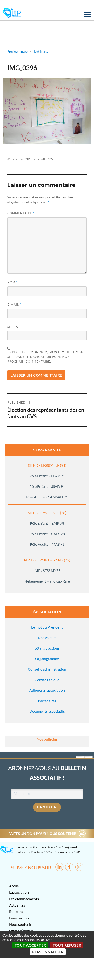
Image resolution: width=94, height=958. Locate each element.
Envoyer (47, 807)
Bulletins (16, 911)
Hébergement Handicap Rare (47, 581)
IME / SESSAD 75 (47, 570)
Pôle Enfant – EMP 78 (47, 523)
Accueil (15, 886)
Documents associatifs (47, 711)
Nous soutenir (20, 924)
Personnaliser (47, 952)
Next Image (40, 51)
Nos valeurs (47, 637)
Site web (15, 327)
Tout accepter (30, 945)
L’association (19, 892)
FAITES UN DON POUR (42, 833)
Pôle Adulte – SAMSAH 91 (47, 497)
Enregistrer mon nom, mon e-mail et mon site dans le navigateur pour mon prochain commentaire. (45, 356)
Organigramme (47, 658)
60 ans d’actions (47, 648)
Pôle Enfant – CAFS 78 (47, 534)
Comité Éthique (47, 679)
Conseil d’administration (47, 669)
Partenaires (47, 701)
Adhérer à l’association (47, 690)
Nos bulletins (47, 739)
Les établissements (24, 898)
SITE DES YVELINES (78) (47, 512)
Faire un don (19, 918)
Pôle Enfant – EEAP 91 (47, 476)
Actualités (17, 905)
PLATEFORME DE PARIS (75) (47, 560)
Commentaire (20, 213)
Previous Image (17, 51)
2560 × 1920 (46, 159)
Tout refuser (67, 945)
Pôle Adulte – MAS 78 (47, 544)
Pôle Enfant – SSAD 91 (47, 486)
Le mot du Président (47, 627)
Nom (12, 282)
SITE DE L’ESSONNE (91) (47, 465)
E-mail (14, 304)
